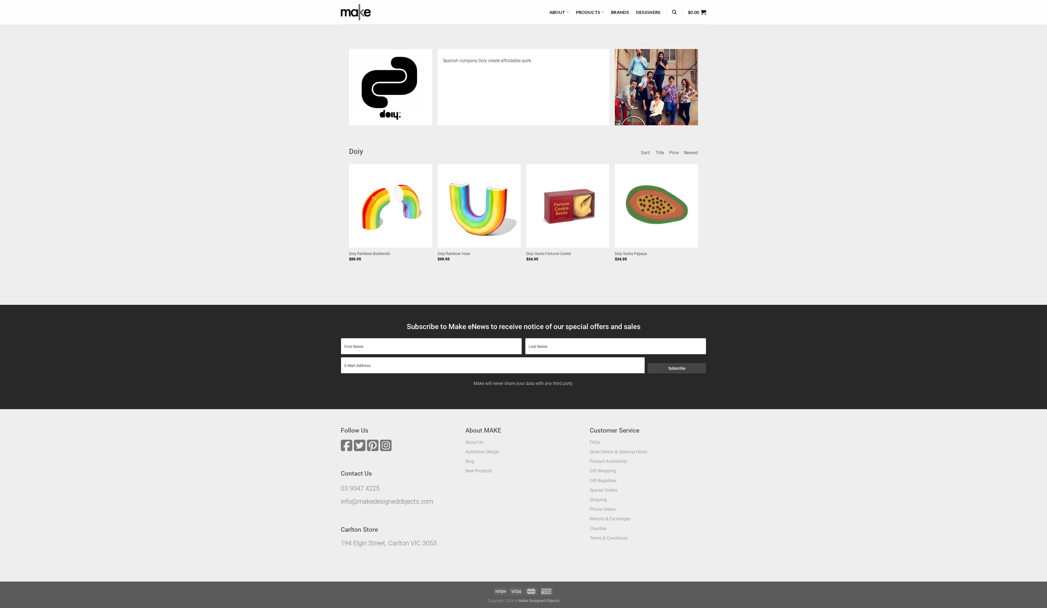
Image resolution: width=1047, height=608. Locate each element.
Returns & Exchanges (610, 518)
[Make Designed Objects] (356, 12)
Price (674, 152)
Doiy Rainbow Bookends (369, 253)
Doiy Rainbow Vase (454, 253)
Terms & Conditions (608, 538)
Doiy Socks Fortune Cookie (548, 253)
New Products (478, 470)
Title (659, 152)
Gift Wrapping (603, 470)
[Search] (674, 12)
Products (588, 12)
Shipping (598, 499)
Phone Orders (603, 509)
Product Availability (608, 461)
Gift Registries (603, 480)
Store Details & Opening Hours (618, 451)
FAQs (595, 442)
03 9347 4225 (360, 488)
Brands (620, 12)
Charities (598, 528)
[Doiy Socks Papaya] (656, 205)
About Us (474, 442)
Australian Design (482, 451)
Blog (469, 461)
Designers (648, 12)
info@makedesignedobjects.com (387, 501)
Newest (691, 152)
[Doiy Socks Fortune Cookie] (567, 205)
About (557, 12)
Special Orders (603, 490)
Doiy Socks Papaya (631, 253)
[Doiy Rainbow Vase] (479, 205)
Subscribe (676, 368)
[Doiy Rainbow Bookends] (390, 205)
